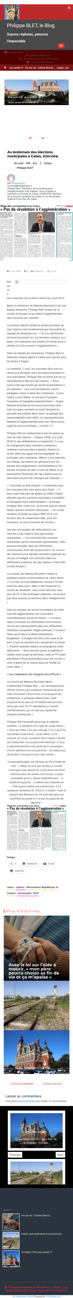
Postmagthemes (58, 1290)
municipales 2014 (28, 893)
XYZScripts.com (53, 1296)
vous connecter (27, 1101)
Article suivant (52, 1083)
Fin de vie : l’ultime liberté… (29, 67)
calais (11, 887)
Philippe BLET (18, 183)
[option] (29, 67)
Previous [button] (15, 1154)
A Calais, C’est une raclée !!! (36, 1252)
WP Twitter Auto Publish (23, 1296)
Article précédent (22, 1083)
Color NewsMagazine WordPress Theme (37, 1289)
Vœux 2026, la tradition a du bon (36, 1131)
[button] (61, 45)
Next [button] (60, 1154)
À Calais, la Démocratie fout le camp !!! (28, 115)
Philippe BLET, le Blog (31, 25)
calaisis (20, 887)
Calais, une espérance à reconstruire (41, 1233)
